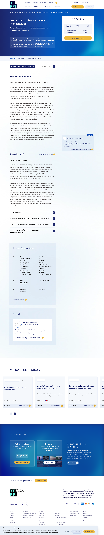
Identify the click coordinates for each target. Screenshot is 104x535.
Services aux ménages (60, 522)
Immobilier (57, 513)
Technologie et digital (60, 524)
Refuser (67, 531)
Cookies (85, 517)
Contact (85, 513)
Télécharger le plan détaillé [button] (45, 154)
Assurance (41, 515)
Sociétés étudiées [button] (31, 58)
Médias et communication (61, 517)
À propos (12, 513)
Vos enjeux (27, 6)
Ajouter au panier (23, 405)
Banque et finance (43, 519)
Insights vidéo (73, 515)
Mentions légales (87, 515)
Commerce (41, 522)
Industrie (57, 515)
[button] (37, 7)
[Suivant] (15, 413)
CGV (84, 519)
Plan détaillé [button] (21, 58)
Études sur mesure (27, 517)
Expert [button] (39, 58)
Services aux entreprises (61, 520)
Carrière (12, 515)
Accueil (11, 12)
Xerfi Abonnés (13, 520)
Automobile (41, 517)
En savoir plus (71, 463)
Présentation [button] (13, 58)
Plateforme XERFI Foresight (29, 513)
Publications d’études (28, 515)
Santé (56, 519)
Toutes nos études (18, 12)
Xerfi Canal (12, 519)
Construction (27, 12)
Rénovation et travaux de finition (39, 12)
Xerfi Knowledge (14, 522)
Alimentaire (41, 513)
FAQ (84, 520)
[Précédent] (11, 413)
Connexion (85, 2)
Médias (11, 517)
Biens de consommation (45, 520)
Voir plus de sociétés (18, 299)
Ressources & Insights (75, 513)
